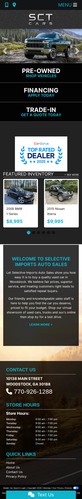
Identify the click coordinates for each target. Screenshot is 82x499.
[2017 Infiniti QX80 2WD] (65, 188)
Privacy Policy (16, 476)
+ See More (71, 174)
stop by (33, 317)
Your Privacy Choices (62, 488)
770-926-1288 (33, 391)
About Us (13, 467)
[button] (5, 51)
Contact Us (14, 472)
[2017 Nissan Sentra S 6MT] (24, 188)
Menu (65, 5)
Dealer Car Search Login (14, 488)
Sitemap (47, 488)
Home (10, 463)
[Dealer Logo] (41, 19)
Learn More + (41, 324)
